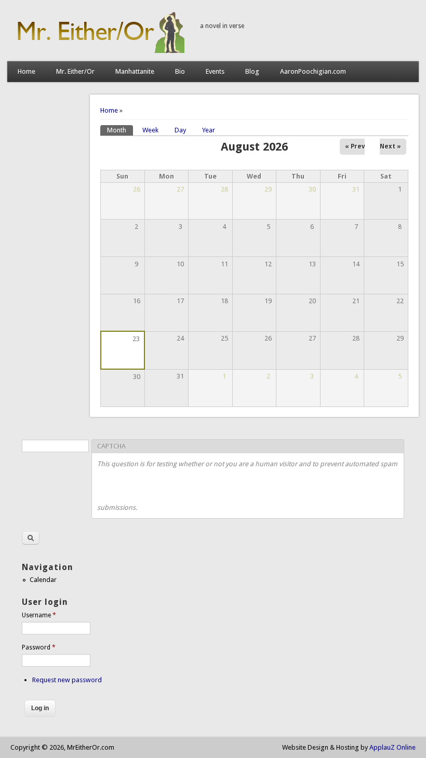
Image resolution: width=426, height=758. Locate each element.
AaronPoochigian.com (313, 71)
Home (26, 71)
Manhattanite (134, 71)
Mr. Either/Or (75, 71)
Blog (252, 71)
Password (39, 647)
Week (150, 130)
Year (208, 130)
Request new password (67, 680)
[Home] (98, 51)
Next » (390, 146)
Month (120, 130)
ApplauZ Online (392, 747)
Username (39, 615)
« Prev (355, 146)
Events (215, 71)
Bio (180, 71)
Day (180, 130)
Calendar (43, 580)
